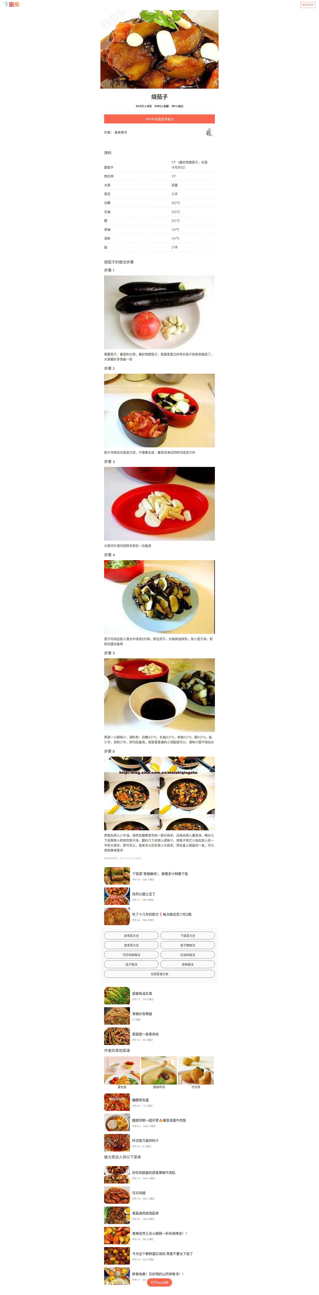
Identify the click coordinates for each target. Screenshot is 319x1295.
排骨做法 (188, 964)
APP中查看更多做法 (159, 119)
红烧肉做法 (187, 955)
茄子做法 (131, 964)
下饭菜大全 (187, 936)
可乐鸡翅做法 (131, 955)
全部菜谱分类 (159, 974)
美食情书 (120, 132)
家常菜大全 (131, 936)
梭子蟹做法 (187, 945)
